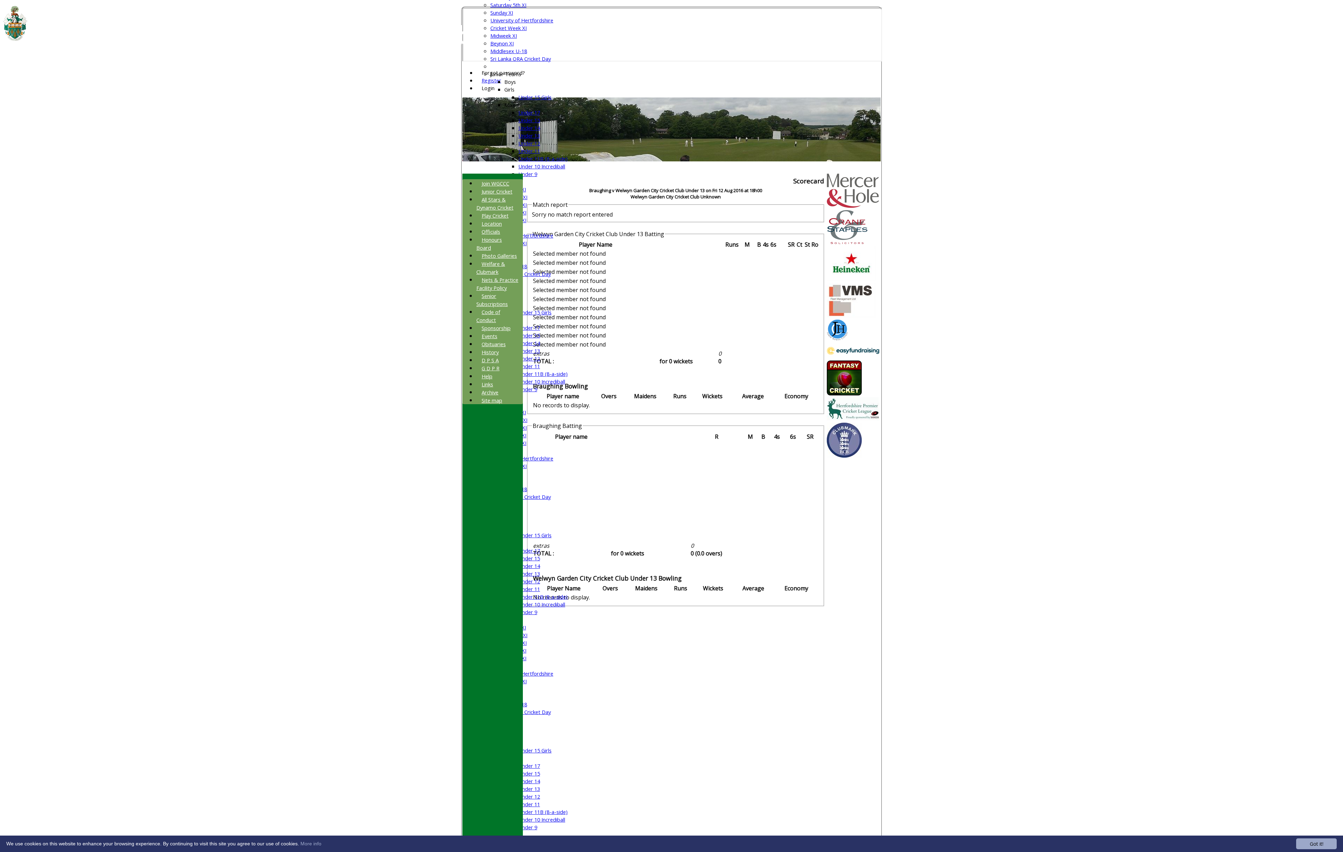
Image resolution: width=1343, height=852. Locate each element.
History (490, 352)
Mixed (511, 104)
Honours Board (489, 243)
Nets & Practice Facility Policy (497, 283)
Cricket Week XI (508, 27)
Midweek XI (503, 35)
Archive (490, 392)
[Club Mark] (844, 455)
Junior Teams (505, 74)
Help (487, 376)
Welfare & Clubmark (490, 267)
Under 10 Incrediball (541, 166)
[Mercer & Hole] (853, 206)
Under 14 (529, 127)
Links (487, 384)
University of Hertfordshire (521, 20)
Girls (509, 89)
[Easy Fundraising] (853, 357)
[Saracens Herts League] (853, 419)
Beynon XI (502, 43)
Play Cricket (495, 215)
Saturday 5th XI (508, 4)
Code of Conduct (488, 315)
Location (492, 223)
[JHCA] (837, 338)
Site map (492, 400)
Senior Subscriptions (492, 299)
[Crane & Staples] (847, 242)
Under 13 (529, 135)
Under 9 (527, 173)
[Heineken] (851, 279)
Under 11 (529, 150)
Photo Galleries (499, 255)
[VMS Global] (851, 316)
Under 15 (529, 120)
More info (310, 843)
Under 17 (529, 112)
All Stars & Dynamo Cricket (494, 203)
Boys (510, 81)
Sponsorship (496, 328)
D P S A (490, 360)
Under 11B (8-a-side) (543, 158)
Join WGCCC (495, 183)
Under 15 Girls (535, 97)
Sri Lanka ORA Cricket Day (520, 58)
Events (489, 336)
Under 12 (529, 143)
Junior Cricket (497, 191)
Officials (491, 231)
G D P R (490, 368)
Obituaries (494, 344)
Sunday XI (501, 12)
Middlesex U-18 (508, 51)
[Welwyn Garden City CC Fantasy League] (844, 393)
